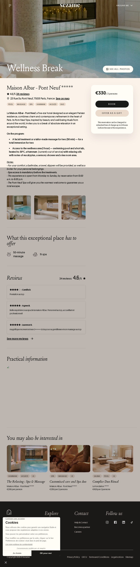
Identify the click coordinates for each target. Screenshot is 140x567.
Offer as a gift (112, 113)
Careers (77, 531)
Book (112, 104)
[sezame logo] (70, 5)
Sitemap (129, 557)
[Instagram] (107, 522)
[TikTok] (131, 522)
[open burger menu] (10, 5)
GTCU (84, 557)
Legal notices (117, 557)
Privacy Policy (73, 557)
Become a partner (82, 527)
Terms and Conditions (99, 557)
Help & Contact (81, 522)
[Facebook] (115, 522)
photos (120, 69)
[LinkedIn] (123, 522)
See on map (62, 98)
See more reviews (17, 338)
